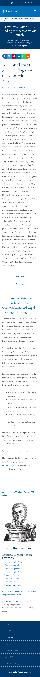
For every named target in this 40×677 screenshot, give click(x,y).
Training (7, 630)
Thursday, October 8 (12, 578)
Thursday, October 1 (12, 575)
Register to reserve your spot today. (15, 450)
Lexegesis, (14, 607)
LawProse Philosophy (12, 663)
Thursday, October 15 (12, 581)
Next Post (20, 283)
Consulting (8, 637)
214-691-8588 (27, 3)
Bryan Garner (9, 643)
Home (6, 624)
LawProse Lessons (11, 650)
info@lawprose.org (14, 3)
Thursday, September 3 (13, 561)
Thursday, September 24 (13, 571)
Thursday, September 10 (13, 565)
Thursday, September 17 (13, 568)
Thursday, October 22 (12, 585)
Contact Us (8, 656)
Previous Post (20, 276)
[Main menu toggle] (35, 11)
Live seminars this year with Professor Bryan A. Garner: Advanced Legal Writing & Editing (18, 305)
